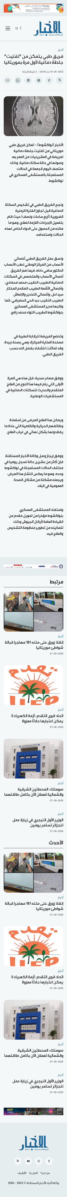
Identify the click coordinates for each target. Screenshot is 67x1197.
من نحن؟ (45, 1173)
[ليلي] (21, 28)
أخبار (60, 50)
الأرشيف (21, 1173)
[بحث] (16, 28)
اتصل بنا (33, 1173)
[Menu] (8, 28)
